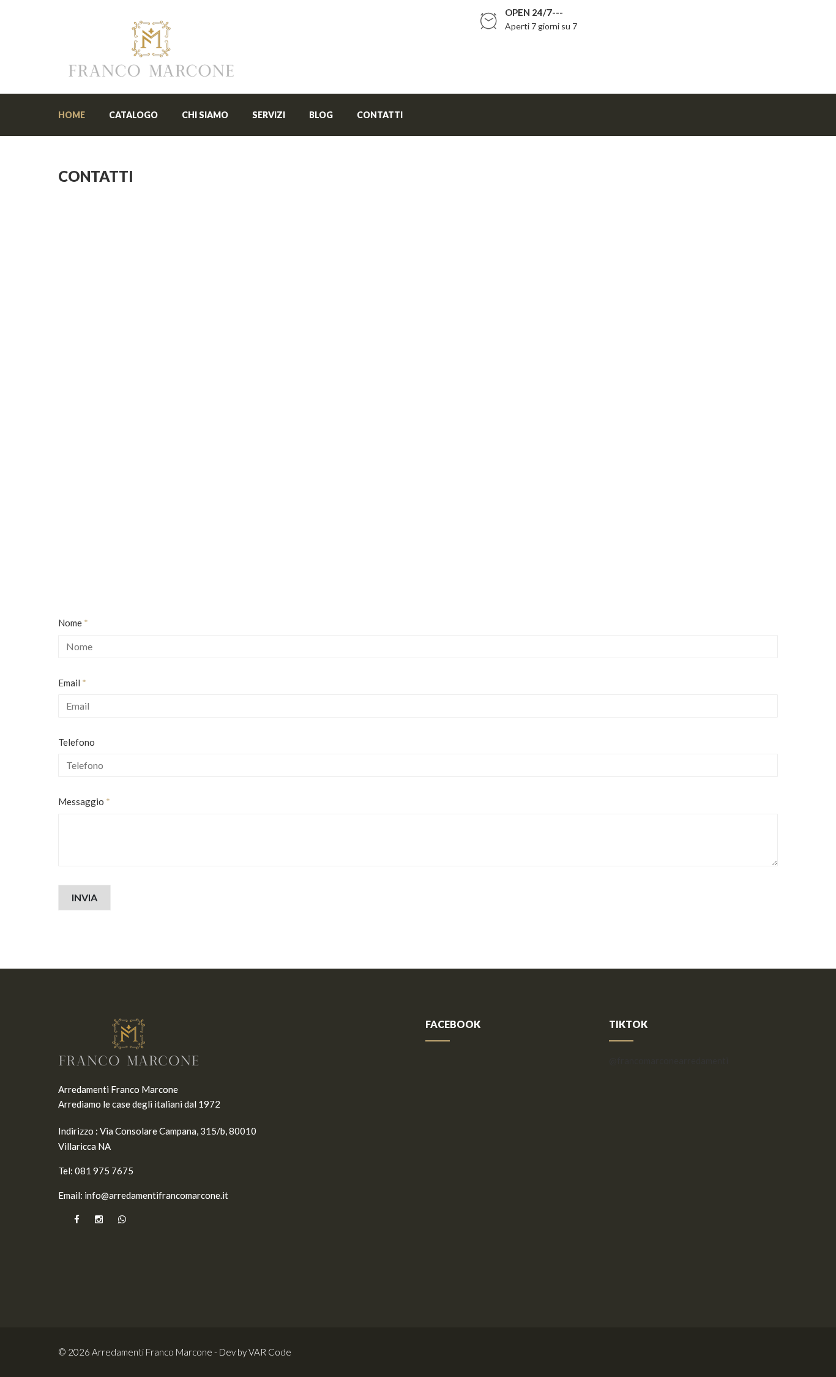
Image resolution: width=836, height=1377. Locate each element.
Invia (84, 897)
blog (321, 115)
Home (71, 115)
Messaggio (84, 801)
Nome (73, 622)
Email (72, 682)
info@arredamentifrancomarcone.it (156, 1195)
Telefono (76, 742)
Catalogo (133, 115)
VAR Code (269, 1351)
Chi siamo (205, 115)
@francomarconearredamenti (668, 1060)
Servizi (268, 115)
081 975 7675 (104, 1170)
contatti (380, 115)
